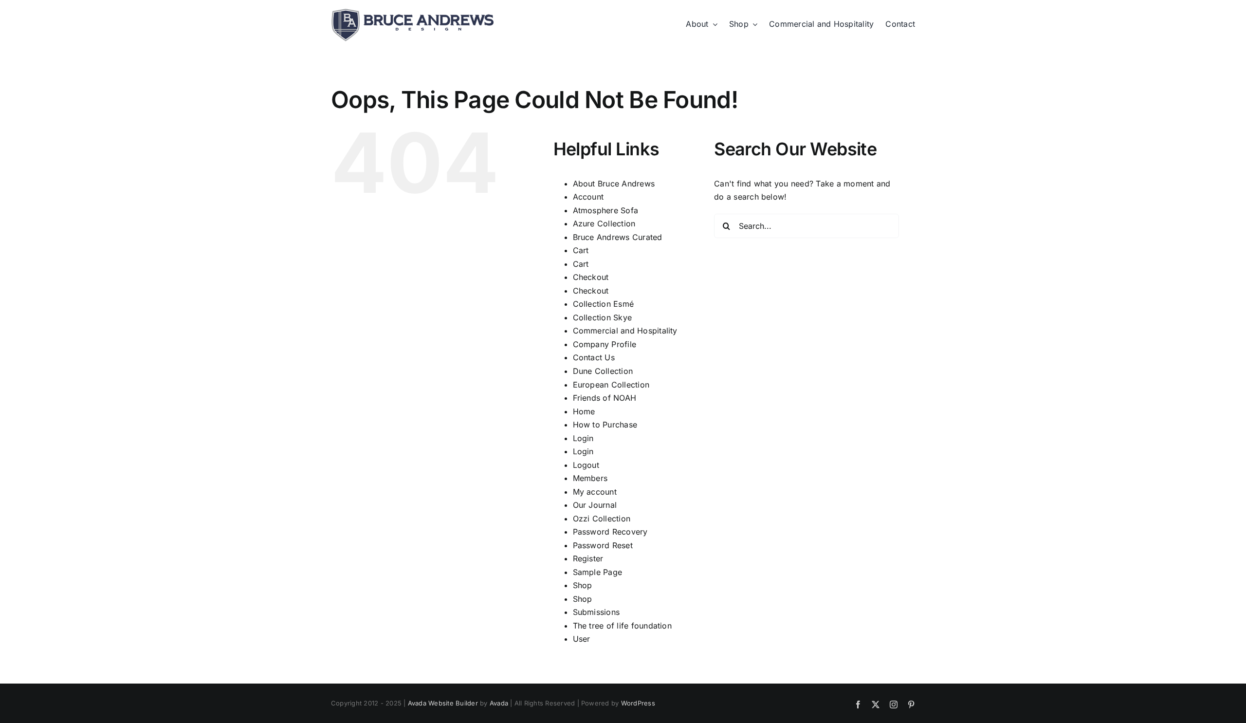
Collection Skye (602, 317)
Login (583, 438)
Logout (586, 465)
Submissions (596, 612)
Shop (582, 585)
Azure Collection (604, 223)
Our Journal (595, 505)
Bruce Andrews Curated (617, 237)
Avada (499, 703)
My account (595, 492)
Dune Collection (603, 371)
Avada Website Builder (443, 703)
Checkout (591, 277)
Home (584, 411)
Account (588, 197)
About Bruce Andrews (614, 183)
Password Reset (603, 545)
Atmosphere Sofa (606, 210)
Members (590, 478)
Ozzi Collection (602, 518)
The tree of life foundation (622, 625)
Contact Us (594, 357)
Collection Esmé (603, 304)
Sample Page (598, 572)
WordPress (638, 703)
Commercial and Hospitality (625, 330)
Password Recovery (610, 532)
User (581, 639)
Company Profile (605, 344)
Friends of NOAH (605, 398)
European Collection (611, 384)
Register (588, 558)
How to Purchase (605, 424)
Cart (581, 250)
